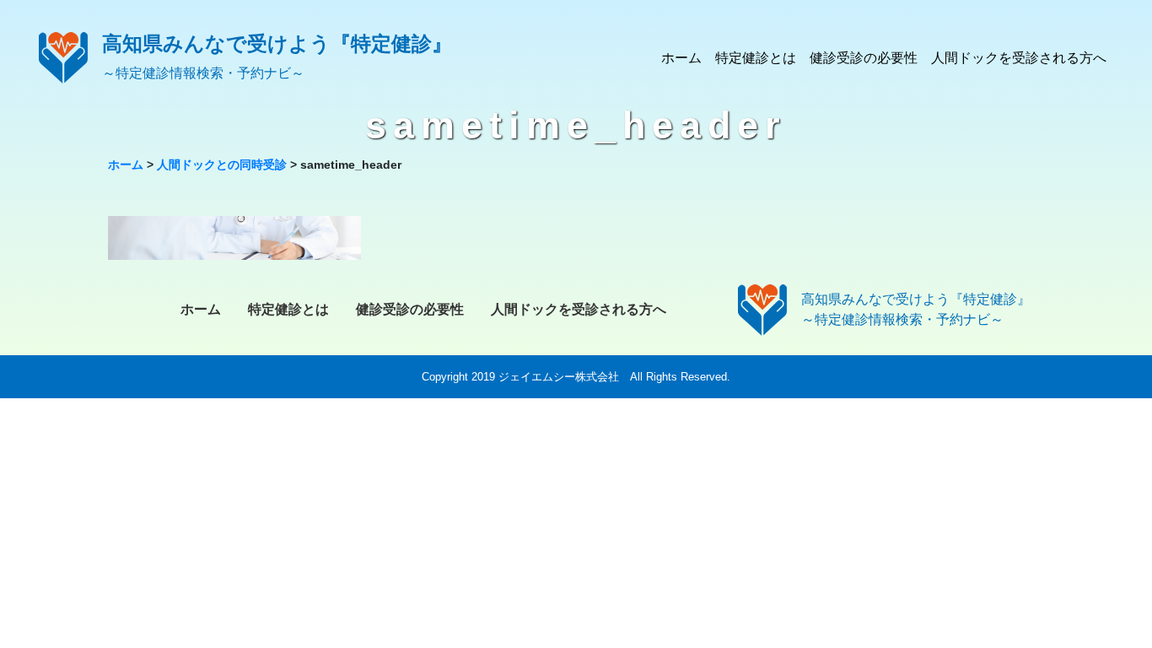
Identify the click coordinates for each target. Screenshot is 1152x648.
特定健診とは (755, 58)
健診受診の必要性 (864, 58)
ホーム (681, 58)
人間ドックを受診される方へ (1018, 58)
